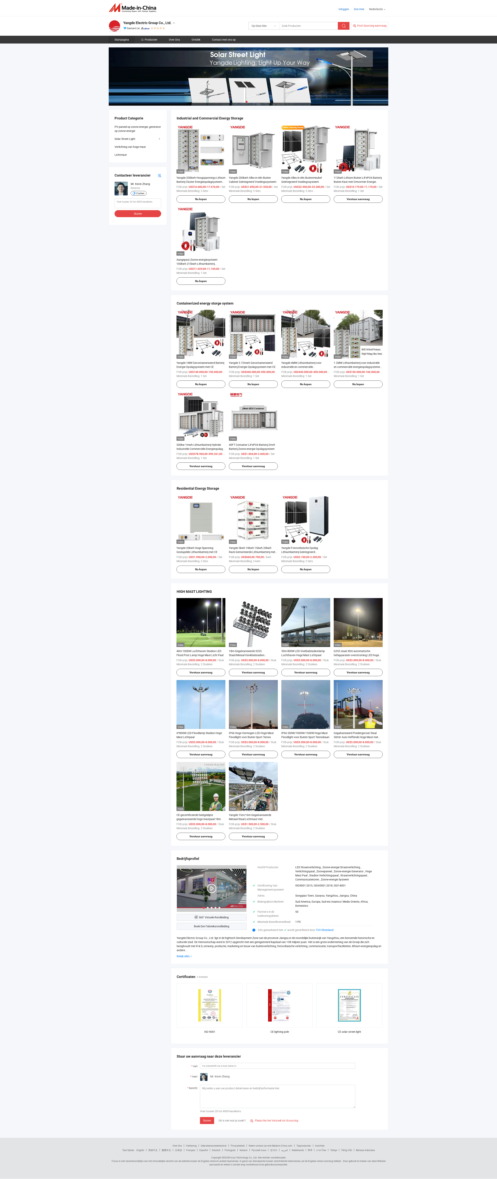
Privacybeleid (238, 1145)
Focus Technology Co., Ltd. (243, 1157)
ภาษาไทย (321, 1150)
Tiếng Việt (346, 1150)
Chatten (140, 193)
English (140, 1150)
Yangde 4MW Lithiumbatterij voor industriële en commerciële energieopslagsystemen (301, 367)
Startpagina (122, 39)
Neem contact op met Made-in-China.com (270, 1145)
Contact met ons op (224, 39)
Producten (151, 39)
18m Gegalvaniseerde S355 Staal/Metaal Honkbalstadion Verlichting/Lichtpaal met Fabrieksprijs (252, 655)
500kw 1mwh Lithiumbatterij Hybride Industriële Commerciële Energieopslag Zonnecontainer (199, 449)
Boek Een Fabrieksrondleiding (211, 926)
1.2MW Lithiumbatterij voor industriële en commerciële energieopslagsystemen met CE (357, 367)
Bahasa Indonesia (365, 1150)
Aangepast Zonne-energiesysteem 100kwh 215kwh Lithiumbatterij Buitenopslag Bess (196, 264)
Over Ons (174, 39)
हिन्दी (310, 1150)
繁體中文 (166, 1150)
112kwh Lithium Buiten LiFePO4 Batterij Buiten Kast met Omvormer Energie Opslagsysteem (358, 182)
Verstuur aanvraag (358, 199)
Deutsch (216, 1150)
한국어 (273, 1150)
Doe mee (359, 9)
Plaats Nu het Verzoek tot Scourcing (274, 1120)
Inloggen (344, 9)
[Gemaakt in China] (134, 7)
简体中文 (153, 1150)
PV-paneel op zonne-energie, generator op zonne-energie (138, 129)
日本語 (178, 1150)
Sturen (207, 1120)
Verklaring (191, 1145)
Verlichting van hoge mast (130, 147)
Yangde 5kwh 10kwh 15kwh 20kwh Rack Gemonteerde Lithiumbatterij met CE (252, 552)
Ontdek (196, 39)
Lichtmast (121, 155)
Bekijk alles (183, 956)
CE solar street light (349, 1032)
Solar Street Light (125, 139)
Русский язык (259, 1150)
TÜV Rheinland (325, 930)
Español (203, 1150)
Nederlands (298, 1150)
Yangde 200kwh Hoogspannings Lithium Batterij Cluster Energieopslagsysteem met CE (200, 182)
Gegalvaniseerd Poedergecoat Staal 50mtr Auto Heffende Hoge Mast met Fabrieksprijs (356, 737)
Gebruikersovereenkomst (214, 1145)
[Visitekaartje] (159, 175)
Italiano (244, 1150)
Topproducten (303, 1145)
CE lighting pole (279, 1032)
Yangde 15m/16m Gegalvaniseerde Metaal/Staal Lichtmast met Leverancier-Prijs (250, 819)
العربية (284, 1150)
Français (190, 1150)
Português (230, 1150)
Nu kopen (201, 199)
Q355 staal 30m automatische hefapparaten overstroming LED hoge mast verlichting (356, 655)
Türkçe (333, 1150)
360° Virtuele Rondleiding (214, 917)
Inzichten (320, 1145)
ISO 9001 (209, 1032)
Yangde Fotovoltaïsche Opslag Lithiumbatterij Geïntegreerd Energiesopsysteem (299, 552)
